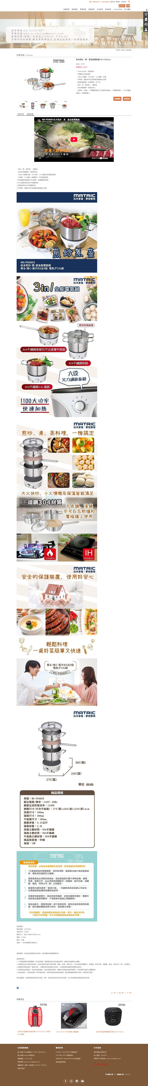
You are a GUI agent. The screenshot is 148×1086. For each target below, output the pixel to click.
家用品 (123, 50)
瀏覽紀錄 (112, 2)
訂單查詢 (123, 2)
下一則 (129, 993)
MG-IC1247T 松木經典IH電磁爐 (67, 1032)
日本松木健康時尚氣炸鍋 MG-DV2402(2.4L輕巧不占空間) (34, 1033)
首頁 (118, 50)
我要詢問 (127, 99)
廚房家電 (128, 50)
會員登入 (122, 6)
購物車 (118, 2)
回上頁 (121, 993)
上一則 (113, 993)
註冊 (128, 6)
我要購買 (117, 99)
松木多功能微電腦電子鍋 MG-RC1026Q (109, 1032)
